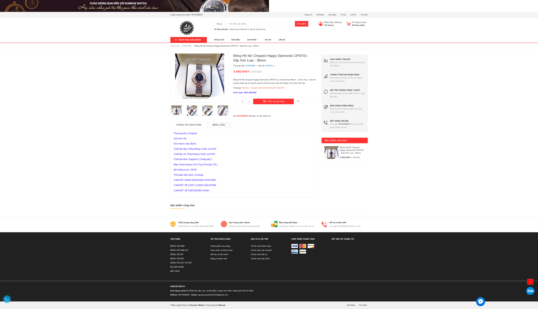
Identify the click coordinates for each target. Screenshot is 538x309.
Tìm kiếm (301, 24)
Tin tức (343, 15)
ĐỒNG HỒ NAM (177, 246)
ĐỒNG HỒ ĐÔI (177, 258)
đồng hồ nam (234, 29)
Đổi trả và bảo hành (219, 254)
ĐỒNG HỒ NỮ (176, 254)
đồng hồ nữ (244, 29)
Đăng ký (338, 22)
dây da (252, 29)
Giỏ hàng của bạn (359, 22)
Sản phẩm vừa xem (335, 140)
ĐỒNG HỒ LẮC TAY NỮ (181, 263)
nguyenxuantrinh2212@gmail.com (213, 295)
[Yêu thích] (298, 101)
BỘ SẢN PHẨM (177, 267)
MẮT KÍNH (175, 271)
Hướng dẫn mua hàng (220, 246)
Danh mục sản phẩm (190, 40)
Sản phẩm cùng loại (182, 205)
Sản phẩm (332, 15)
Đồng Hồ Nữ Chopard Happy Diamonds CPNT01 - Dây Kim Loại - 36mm (352, 150)
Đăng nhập (328, 22)
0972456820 (197, 15)
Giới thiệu (320, 15)
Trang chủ (308, 15)
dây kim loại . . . (262, 29)
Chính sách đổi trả (259, 254)
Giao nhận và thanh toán (222, 250)
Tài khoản (329, 25)
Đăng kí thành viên (219, 258)
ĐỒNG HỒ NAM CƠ (179, 250)
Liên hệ (353, 15)
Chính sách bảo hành (260, 258)
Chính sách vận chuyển (261, 250)
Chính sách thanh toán (261, 246)
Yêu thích (364, 15)
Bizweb (222, 305)
